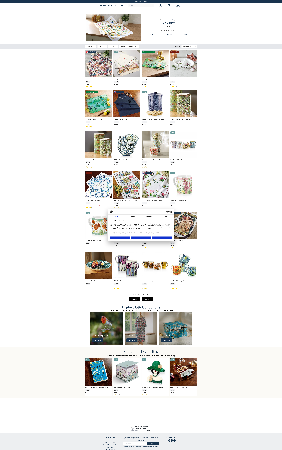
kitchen (179, 20)
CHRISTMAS (151, 10)
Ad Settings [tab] (149, 216)
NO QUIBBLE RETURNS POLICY (110, 444)
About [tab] (165, 216)
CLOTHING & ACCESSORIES (122, 10)
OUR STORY (110, 447)
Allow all (162, 238)
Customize (140, 238)
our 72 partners (118, 223)
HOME (110, 10)
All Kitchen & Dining (170, 20)
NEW (103, 10)
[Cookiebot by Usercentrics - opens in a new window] (166, 212)
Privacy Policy (143, 449)
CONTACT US (110, 440)
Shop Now (97, 340)
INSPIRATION (168, 10)
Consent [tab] (116, 216)
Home (158, 20)
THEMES (159, 10)
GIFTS (134, 10)
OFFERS (178, 10)
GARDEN (142, 10)
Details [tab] (133, 216)
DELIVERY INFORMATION (110, 442)
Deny (120, 238)
